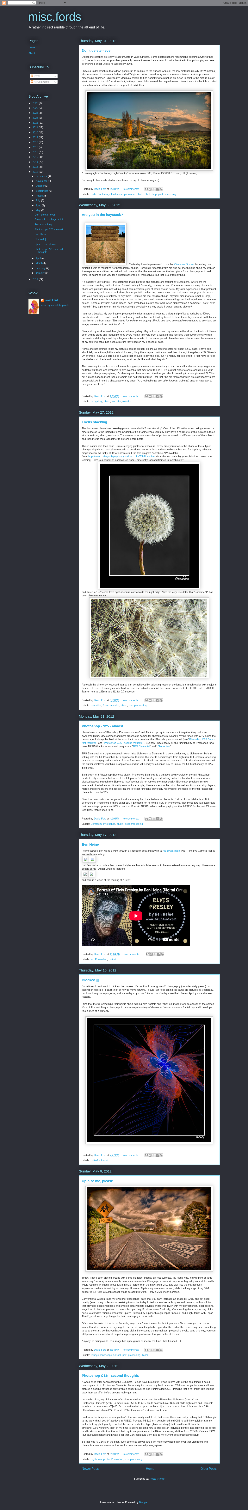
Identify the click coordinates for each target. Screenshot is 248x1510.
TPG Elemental (141, 746)
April (38, 258)
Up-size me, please (97, 1181)
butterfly (95, 1160)
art (92, 401)
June (39, 205)
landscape (117, 194)
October (40, 185)
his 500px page (171, 850)
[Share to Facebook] (157, 189)
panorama (129, 194)
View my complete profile (55, 305)
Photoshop (151, 194)
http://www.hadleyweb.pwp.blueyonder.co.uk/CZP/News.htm (121, 456)
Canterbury (104, 194)
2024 (36, 112)
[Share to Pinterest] (161, 189)
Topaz (145, 1355)
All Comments (41, 81)
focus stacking (111, 705)
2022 (36, 122)
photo (140, 194)
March (39, 263)
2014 (36, 162)
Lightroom (96, 823)
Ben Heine (90, 844)
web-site (116, 401)
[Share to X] (154, 189)
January (40, 272)
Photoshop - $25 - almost (102, 726)
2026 (36, 103)
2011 (36, 279)
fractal (104, 1160)
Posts (36, 76)
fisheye (95, 1355)
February (41, 268)
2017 (36, 147)
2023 (36, 117)
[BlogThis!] (150, 189)
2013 (36, 166)
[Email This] (146, 189)
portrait (112, 959)
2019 (36, 137)
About (31, 53)
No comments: (131, 188)
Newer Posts (90, 1468)
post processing (167, 194)
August (40, 195)
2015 (36, 156)
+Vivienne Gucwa (184, 264)
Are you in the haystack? (102, 215)
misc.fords (54, 16)
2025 (36, 108)
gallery (98, 401)
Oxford (117, 1355)
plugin (120, 823)
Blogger (143, 1502)
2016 (36, 152)
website (126, 401)
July (38, 200)
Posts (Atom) (157, 1478)
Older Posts (209, 1468)
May (38, 210)
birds (93, 194)
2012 (36, 171)
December (42, 176)
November (42, 181)
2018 (36, 142)
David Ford (51, 300)
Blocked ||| (90, 980)
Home (150, 1468)
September (42, 190)
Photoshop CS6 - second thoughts (123, 742)
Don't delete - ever (97, 50)
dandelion (96, 705)
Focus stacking (94, 422)
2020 (36, 132)
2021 (36, 127)
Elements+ (164, 746)
